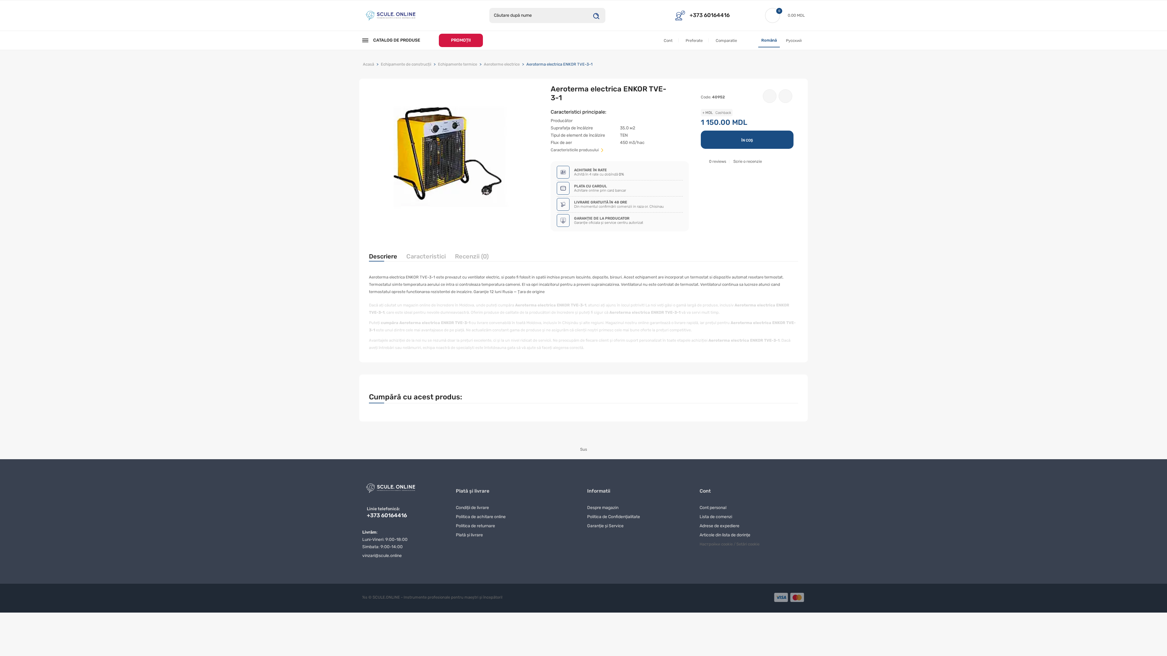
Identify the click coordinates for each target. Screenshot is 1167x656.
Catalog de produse (396, 40)
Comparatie (726, 40)
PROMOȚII (461, 40)
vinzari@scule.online (382, 555)
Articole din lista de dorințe (725, 535)
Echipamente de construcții (406, 64)
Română (769, 40)
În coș (747, 140)
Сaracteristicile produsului (575, 150)
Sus (583, 449)
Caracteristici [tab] (426, 256)
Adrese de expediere (719, 525)
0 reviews (717, 161)
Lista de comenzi (716, 516)
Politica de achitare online (481, 516)
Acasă (368, 64)
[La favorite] (769, 96)
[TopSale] (390, 15)
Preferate (694, 40)
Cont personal (713, 507)
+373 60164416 (710, 15)
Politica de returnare (475, 525)
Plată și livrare (469, 535)
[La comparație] (785, 96)
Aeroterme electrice (502, 64)
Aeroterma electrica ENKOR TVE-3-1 (559, 64)
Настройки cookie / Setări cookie (729, 544)
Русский (794, 40)
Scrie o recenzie (747, 161)
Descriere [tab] (383, 256)
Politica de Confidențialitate (613, 516)
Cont (668, 40)
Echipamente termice (457, 64)
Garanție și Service (605, 525)
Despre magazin (602, 507)
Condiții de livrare (472, 507)
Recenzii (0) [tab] (472, 256)
